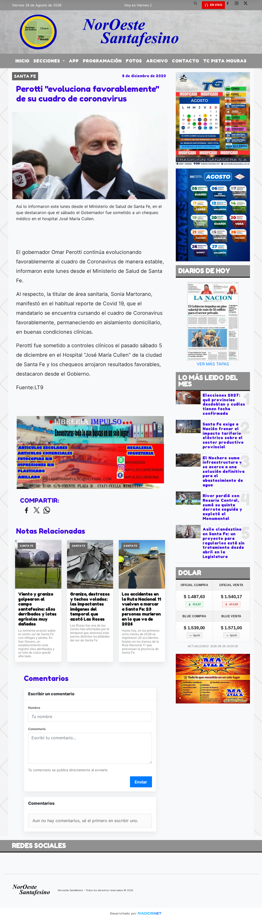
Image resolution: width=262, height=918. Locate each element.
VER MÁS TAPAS (213, 363)
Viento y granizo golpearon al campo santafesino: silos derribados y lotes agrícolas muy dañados (37, 609)
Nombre (34, 708)
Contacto (185, 60)
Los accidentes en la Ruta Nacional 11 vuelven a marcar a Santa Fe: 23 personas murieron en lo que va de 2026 (141, 609)
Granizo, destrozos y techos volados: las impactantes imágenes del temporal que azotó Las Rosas (90, 607)
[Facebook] (229, 5)
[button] (197, 5)
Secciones (47, 60)
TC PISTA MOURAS (225, 60)
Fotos (134, 60)
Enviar (141, 782)
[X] (247, 5)
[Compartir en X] (36, 510)
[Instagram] (238, 5)
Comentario (37, 729)
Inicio (22, 60)
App (74, 60)
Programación (102, 60)
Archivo (157, 60)
